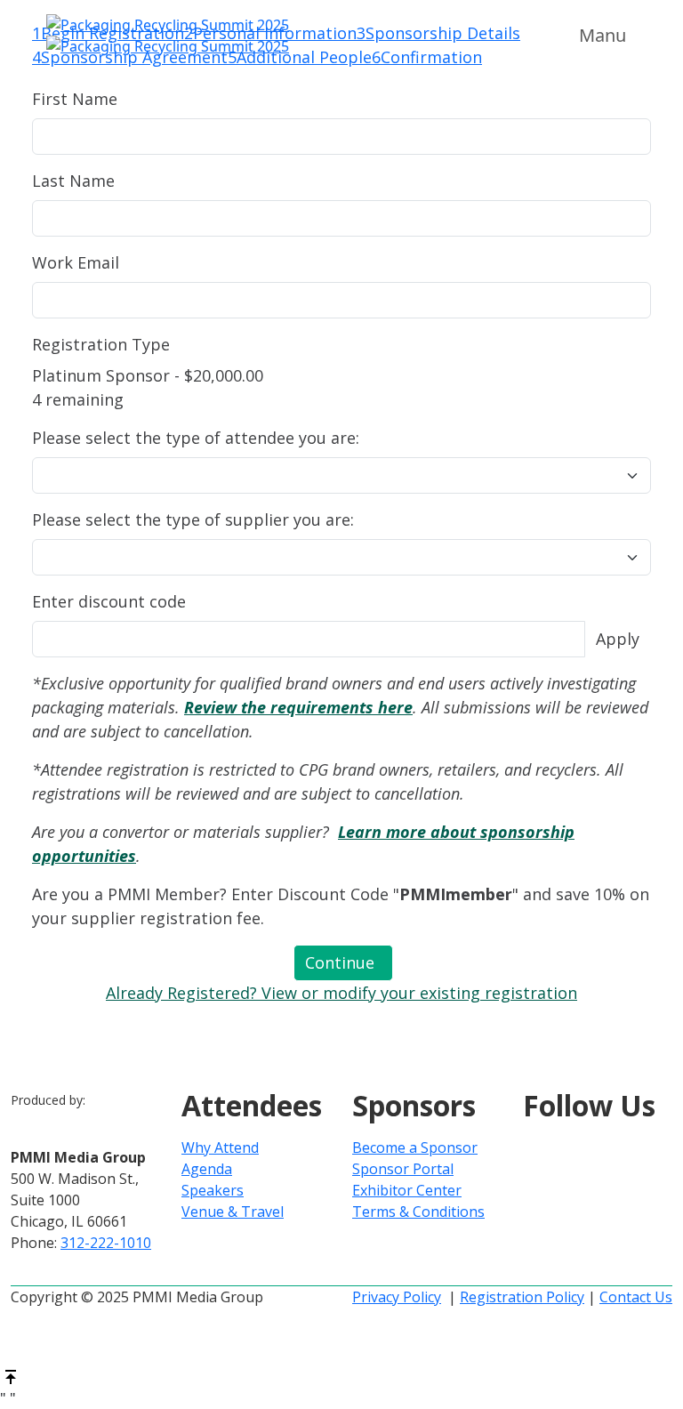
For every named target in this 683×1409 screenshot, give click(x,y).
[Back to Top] (10, 1375)
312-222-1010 (105, 1242)
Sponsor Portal (403, 1169)
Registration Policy (522, 1297)
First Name (74, 98)
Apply (617, 638)
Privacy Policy (396, 1297)
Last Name (73, 180)
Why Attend (220, 1147)
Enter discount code (109, 601)
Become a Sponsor (415, 1147)
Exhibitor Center (407, 1190)
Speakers (212, 1190)
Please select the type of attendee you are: (195, 437)
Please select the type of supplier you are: (193, 519)
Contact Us (635, 1297)
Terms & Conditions (418, 1211)
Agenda (206, 1169)
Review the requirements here (298, 707)
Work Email (75, 262)
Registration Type (101, 344)
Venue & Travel (232, 1211)
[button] (343, 963)
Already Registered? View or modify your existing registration (341, 992)
